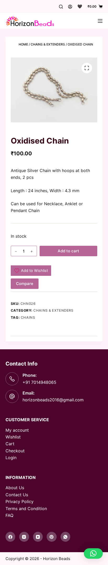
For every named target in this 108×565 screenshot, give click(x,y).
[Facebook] (10, 537)
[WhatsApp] (66, 537)
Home (23, 44)
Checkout (15, 450)
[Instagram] (24, 537)
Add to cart (68, 250)
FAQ (9, 515)
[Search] (61, 7)
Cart (10, 443)
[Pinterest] (52, 537)
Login (11, 457)
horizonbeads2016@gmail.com (53, 399)
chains (28, 317)
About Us (15, 487)
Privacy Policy (20, 501)
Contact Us (17, 494)
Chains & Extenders (48, 44)
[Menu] (100, 21)
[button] (93, 553)
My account (17, 430)
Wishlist (13, 437)
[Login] (70, 7)
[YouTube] (38, 537)
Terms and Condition (26, 508)
